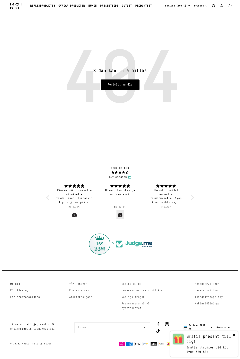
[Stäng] (230, 244)
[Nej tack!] (234, 335)
